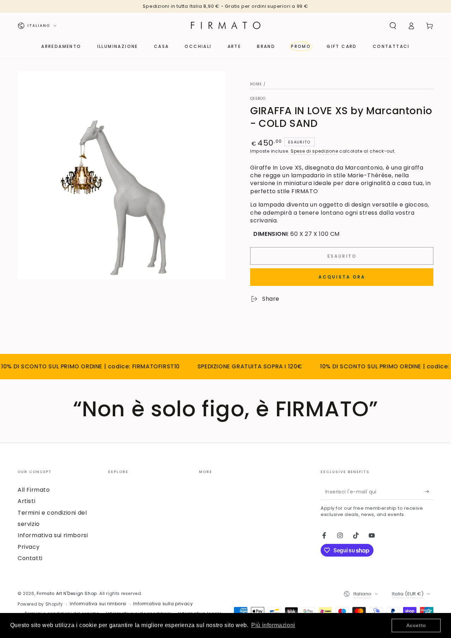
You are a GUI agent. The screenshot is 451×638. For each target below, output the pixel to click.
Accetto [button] (416, 625)
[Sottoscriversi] (429, 491)
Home (256, 84)
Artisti (26, 501)
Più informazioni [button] (273, 625)
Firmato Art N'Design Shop (67, 593)
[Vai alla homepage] (225, 26)
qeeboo (258, 98)
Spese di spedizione (314, 151)
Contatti (30, 558)
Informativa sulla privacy (163, 604)
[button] (393, 25)
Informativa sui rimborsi (53, 535)
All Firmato (34, 490)
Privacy (28, 547)
